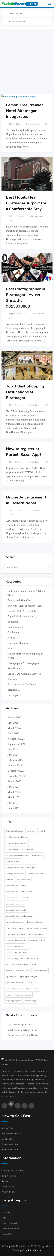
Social (30, 982)
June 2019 (13, 808)
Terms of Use (8, 1186)
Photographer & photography (23, 663)
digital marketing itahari (14, 958)
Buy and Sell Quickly (12, 1133)
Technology (14, 689)
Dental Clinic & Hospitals (22, 611)
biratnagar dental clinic (36, 873)
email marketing (32, 958)
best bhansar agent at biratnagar (17, 837)
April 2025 (13, 733)
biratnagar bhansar (12, 861)
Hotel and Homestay (19, 643)
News (11, 648)
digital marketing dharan (14, 946)
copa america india (23, 879)
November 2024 (16, 738)
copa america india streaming (16, 910)
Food (34, 964)
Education (13, 621)
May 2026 (13, 722)
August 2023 (14, 781)
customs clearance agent (14, 922)
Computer (9, 879)
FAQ (4, 1217)
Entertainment (15, 627)
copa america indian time (15, 904)
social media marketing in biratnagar (19, 989)
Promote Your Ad (10, 1149)
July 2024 (13, 749)
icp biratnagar (11, 976)
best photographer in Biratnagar (17, 855)
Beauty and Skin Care (19, 600)
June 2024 (13, 754)
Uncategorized (15, 695)
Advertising (31, 831)
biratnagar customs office (15, 873)
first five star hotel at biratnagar (17, 964)
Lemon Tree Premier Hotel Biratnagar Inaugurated (24, 110)
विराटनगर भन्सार (30, 1001)
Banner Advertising (11, 1144)
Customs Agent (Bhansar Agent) (25, 605)
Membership (7, 1138)
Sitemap (5, 1180)
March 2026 (14, 728)
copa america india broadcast (16, 885)
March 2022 (14, 797)
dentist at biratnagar (36, 934)
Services (12, 679)
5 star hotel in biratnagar (14, 831)
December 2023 (16, 770)
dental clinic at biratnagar (15, 928)
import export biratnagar (28, 976)
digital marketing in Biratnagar (17, 952)
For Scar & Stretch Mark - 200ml (18, 970)
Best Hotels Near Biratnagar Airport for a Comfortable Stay (26, 203)
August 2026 (14, 717)
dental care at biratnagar (35, 922)
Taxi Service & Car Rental (22, 684)
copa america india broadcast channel (19, 891)
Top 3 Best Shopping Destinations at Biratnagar (25, 392)
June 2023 (13, 786)
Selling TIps (7, 1128)
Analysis (42, 831)
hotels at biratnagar (40, 970)
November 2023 (16, 776)
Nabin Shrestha (32, 123)
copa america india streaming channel (19, 916)
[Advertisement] (27, 55)
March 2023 (14, 792)
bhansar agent (37, 855)
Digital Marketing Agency (22, 616)
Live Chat (6, 1212)
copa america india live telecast (17, 897)
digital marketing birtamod (15, 940)
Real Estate (14, 668)
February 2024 (15, 760)
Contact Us (7, 1233)
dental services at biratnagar (16, 934)
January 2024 (15, 765)
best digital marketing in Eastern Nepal (19, 849)
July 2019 (13, 802)
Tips (37, 989)
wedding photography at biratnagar (18, 995)
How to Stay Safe (9, 1223)
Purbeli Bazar (38, 313)
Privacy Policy (8, 1191)
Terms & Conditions (11, 1228)
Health (11, 637)
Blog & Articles (9, 1175)
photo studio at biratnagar (15, 982)
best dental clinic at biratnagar (16, 843)
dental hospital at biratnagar (37, 928)
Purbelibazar (35, 1250)
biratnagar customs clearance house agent (20, 867)
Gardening (13, 632)
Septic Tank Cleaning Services (24, 673)
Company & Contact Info (13, 1170)
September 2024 (16, 744)
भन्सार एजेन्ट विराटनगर (13, 1001)
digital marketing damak (36, 940)
